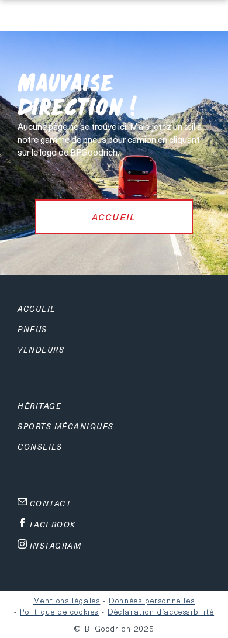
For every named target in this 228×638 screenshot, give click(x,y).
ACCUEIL (114, 217)
